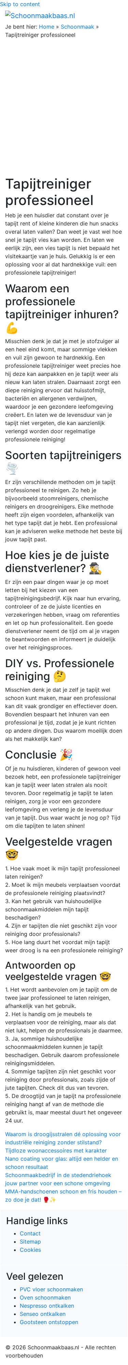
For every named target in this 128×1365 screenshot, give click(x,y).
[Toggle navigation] (113, 15)
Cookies (30, 1249)
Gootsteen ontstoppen (49, 1322)
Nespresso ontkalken (47, 1305)
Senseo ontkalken (43, 1313)
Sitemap (30, 1241)
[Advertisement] (64, 108)
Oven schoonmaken (45, 1297)
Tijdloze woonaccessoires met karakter (56, 1150)
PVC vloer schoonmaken (51, 1289)
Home (46, 26)
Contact (30, 1233)
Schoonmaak (77, 26)
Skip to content (20, 4)
